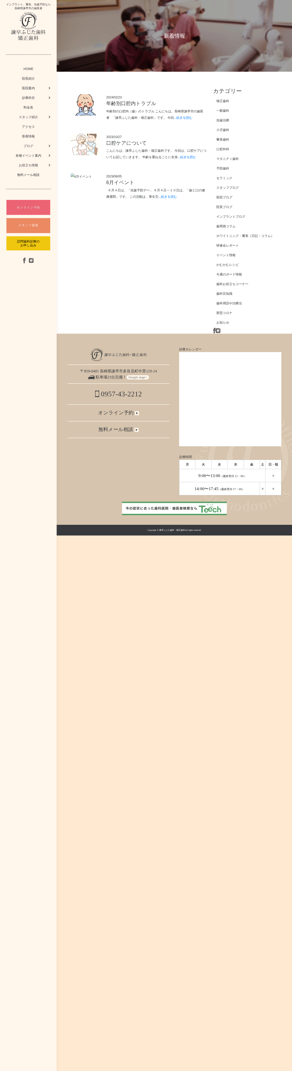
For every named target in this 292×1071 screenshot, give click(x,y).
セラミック (224, 178)
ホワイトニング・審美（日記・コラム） (245, 236)
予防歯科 (222, 168)
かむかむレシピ (227, 264)
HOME (28, 69)
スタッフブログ (227, 187)
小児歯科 (222, 130)
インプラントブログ (230, 216)
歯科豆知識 (224, 293)
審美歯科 (222, 139)
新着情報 (28, 136)
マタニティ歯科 (227, 159)
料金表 (28, 107)
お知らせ (222, 322)
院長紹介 (28, 78)
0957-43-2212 (120, 394)
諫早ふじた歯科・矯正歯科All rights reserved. (180, 530)
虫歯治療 (222, 120)
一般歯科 (222, 110)
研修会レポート (227, 245)
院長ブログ (224, 207)
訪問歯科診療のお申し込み (28, 243)
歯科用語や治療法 (229, 303)
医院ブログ (224, 197)
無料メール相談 (28, 175)
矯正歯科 (222, 101)
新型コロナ (224, 313)
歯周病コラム (226, 226)
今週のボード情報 (229, 274)
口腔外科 (222, 149)
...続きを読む (183, 117)
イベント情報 (226, 255)
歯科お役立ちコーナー (232, 284)
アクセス (28, 126)
